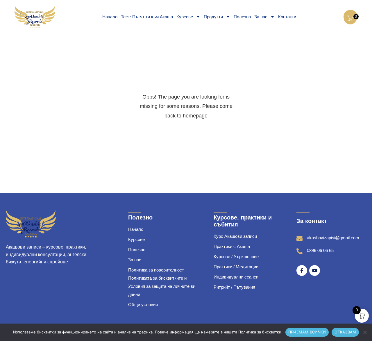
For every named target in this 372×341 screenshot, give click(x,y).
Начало (109, 16)
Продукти (213, 16)
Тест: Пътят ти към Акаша (147, 16)
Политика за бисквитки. (260, 332)
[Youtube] (314, 270)
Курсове (184, 16)
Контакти (287, 16)
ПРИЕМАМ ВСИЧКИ (307, 332)
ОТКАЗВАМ (345, 332)
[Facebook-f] (301, 270)
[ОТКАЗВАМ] (365, 332)
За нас (260, 16)
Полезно (242, 16)
